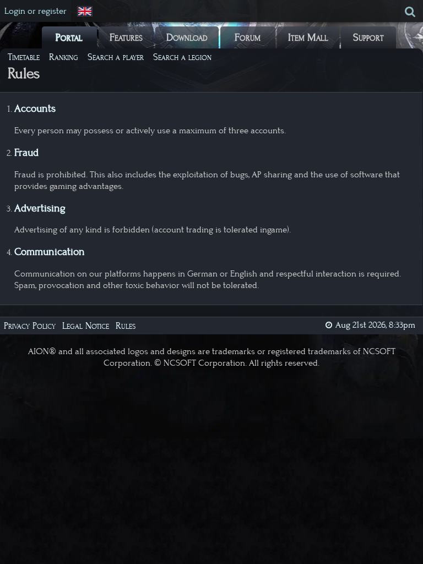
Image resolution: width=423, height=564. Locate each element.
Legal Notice (85, 326)
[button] (86, 11)
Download (187, 37)
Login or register (35, 11)
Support (368, 37)
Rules (125, 326)
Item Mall (308, 37)
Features (126, 37)
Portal (69, 37)
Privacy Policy (30, 326)
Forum (248, 37)
